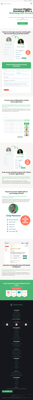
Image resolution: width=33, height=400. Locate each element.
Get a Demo (7, 391)
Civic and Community (16, 339)
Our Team (16, 381)
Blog (16, 360)
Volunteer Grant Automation (16, 315)
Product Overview (16, 312)
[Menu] (31, 3)
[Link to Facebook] (18, 396)
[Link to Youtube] (14, 396)
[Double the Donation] (6, 4)
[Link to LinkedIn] (12, 396)
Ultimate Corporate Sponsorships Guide (16, 375)
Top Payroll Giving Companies (16, 353)
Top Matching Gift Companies (16, 350)
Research (16, 363)
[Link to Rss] (22, 396)
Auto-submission (16, 317)
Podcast (16, 364)
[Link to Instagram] (16, 396)
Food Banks (16, 332)
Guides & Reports (16, 367)
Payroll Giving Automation (16, 316)
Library (16, 368)
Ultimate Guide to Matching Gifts (16, 372)
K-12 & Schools (16, 335)
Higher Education (16, 331)
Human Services (16, 336)
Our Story (16, 379)
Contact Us (16, 383)
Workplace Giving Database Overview (16, 343)
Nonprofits (16, 330)
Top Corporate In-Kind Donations (16, 356)
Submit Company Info (16, 346)
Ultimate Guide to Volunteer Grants (16, 374)
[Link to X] (20, 396)
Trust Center (16, 382)
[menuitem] (26, 0)
